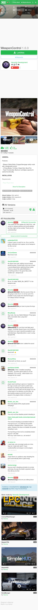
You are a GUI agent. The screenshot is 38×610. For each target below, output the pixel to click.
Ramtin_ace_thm (13, 401)
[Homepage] (12, 64)
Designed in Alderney (7, 602)
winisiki (10, 454)
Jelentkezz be (24, 487)
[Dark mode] (33, 2)
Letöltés (20, 52)
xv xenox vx (11, 442)
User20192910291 (13, 261)
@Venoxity (11, 370)
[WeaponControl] (19, 116)
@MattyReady (12, 327)
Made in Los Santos (6, 604)
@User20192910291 (14, 292)
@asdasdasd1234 (13, 306)
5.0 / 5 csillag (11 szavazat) (7, 152)
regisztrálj (5, 489)
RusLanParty (12, 359)
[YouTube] (14, 64)
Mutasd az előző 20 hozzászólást (19, 236)
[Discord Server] (19, 64)
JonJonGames (12, 252)
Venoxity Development (19, 62)
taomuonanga (12, 465)
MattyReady (11, 313)
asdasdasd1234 (13, 240)
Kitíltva (15, 222)
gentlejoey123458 (13, 367)
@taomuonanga (13, 479)
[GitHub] (16, 64)
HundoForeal (12, 382)
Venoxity (10, 222)
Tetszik (15, 148)
